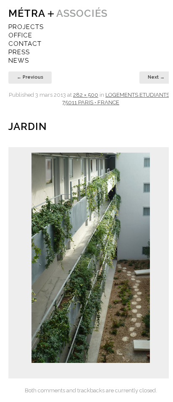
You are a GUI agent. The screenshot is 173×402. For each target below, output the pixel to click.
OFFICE (20, 35)
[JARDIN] (91, 258)
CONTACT (25, 44)
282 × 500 (85, 95)
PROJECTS (26, 27)
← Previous (30, 77)
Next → (156, 77)
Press (19, 52)
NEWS (18, 60)
